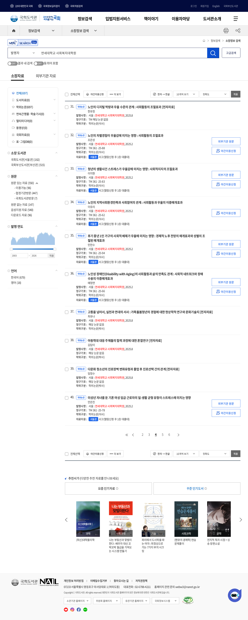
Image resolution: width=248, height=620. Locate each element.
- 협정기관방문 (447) (26, 193)
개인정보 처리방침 (74, 581)
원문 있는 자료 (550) (22, 183)
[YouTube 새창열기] (66, 608)
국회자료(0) (23, 135)
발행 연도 (17, 226)
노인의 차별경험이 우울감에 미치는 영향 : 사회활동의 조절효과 (125, 137)
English (216, 6)
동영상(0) (21, 128)
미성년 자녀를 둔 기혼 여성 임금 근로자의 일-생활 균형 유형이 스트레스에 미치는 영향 (139, 399)
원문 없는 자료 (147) (22, 204)
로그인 (193, 6)
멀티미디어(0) (24, 121)
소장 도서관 (18, 153)
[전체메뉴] (236, 19)
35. (71, 235)
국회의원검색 (76, 6)
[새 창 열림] (188, 600)
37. (71, 311)
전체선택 (75, 94)
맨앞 (126, 435)
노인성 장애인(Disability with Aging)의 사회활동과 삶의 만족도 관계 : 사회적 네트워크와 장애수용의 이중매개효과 (145, 278)
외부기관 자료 (46, 75)
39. (71, 368)
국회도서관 (23, 18)
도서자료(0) (23, 100)
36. (71, 273)
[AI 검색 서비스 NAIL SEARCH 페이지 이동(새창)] (23, 42)
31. (71, 106)
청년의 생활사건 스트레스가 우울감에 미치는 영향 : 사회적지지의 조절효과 (133, 171)
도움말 (117, 488)
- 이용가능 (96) (22, 188)
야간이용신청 (97, 94)
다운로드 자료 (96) (21, 215)
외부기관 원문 (226, 141)
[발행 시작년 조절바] (11, 249)
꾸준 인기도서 (195, 488)
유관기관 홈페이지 (134, 600)
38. (71, 340)
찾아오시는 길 (121, 581)
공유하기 (237, 30)
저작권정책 (141, 581)
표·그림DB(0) (24, 141)
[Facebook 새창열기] (79, 608)
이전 (133, 435)
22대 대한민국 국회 (24, 6)
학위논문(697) (24, 107)
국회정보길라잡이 (51, 6)
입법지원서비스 (117, 19)
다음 (178, 435)
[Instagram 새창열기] (72, 608)
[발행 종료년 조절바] (54, 249)
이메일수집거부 (98, 581)
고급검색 (231, 53)
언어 (14, 270)
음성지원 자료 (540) (22, 210)
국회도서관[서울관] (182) (25, 159)
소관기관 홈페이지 (76, 600)
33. (71, 168)
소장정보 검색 (80, 30)
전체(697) (22, 93)
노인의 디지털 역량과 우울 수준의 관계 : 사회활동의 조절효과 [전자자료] (131, 109)
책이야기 (151, 19)
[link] (226, 151)
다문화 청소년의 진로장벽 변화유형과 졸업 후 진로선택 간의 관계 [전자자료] (133, 371)
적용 (235, 94)
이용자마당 (181, 19)
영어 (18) (16, 282)
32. (71, 135)
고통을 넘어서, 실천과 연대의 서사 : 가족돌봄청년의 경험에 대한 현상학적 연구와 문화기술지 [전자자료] (150, 314)
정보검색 (85, 19)
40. (71, 397)
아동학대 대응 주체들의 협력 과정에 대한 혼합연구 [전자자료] (125, 342)
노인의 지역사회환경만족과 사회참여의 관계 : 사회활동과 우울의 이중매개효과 (135, 204)
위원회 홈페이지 (104, 600)
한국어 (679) (18, 277)
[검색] (213, 53)
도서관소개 (212, 19)
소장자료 (17, 75)
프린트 (226, 30)
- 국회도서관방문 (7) (25, 198)
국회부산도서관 (231, 6)
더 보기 (117, 94)
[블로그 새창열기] (85, 608)
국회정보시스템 (162, 600)
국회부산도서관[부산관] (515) (28, 165)
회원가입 (204, 6)
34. (71, 202)
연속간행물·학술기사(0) (30, 114)
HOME (14, 31)
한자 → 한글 (163, 94)
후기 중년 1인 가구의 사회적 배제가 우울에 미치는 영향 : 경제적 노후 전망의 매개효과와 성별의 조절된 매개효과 (146, 240)
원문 (14, 176)
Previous (66, 520)
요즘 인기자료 (107, 488)
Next (241, 520)
